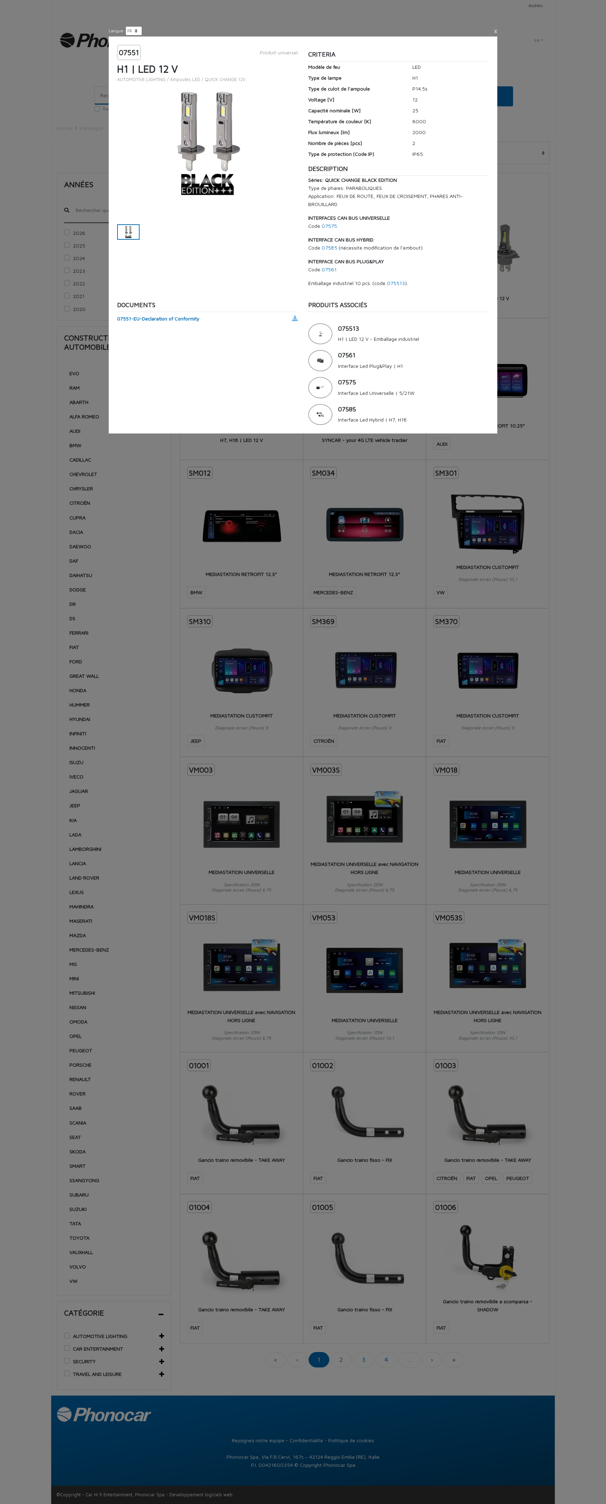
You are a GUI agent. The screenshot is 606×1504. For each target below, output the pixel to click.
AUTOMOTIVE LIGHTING (141, 79)
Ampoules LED (185, 79)
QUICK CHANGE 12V (225, 79)
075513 (396, 283)
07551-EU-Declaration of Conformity (158, 319)
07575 (329, 226)
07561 (329, 269)
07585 (329, 248)
